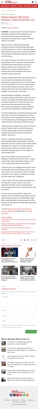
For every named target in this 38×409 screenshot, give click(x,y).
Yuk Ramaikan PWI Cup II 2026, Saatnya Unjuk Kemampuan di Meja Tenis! (18, 220)
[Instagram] (20, 395)
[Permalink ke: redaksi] (2, 23)
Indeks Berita (15, 400)
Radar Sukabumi (12, 28)
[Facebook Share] (21, 240)
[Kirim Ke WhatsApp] (35, 240)
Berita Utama (5, 14)
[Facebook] (11, 395)
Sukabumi (12, 14)
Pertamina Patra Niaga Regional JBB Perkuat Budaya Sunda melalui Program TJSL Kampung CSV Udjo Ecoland (21, 350)
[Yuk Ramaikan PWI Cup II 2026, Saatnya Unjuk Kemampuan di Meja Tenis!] (9, 252)
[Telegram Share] (31, 240)
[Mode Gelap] (33, 2)
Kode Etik (7, 400)
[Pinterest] (17, 395)
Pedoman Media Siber (19, 402)
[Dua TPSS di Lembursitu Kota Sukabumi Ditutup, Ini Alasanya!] (9, 270)
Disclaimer (31, 400)
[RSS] (27, 395)
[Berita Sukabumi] (11, 2)
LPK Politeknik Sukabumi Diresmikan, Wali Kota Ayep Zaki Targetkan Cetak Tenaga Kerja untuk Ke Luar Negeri (21, 364)
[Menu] (2, 2)
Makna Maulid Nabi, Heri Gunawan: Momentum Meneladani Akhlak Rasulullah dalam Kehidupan (18, 224)
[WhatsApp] (24, 395)
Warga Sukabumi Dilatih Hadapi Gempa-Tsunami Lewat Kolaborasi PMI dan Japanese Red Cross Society (17, 232)
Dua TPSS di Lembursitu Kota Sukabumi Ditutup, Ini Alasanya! (16, 228)
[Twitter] (14, 395)
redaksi (7, 23)
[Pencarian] (36, 2)
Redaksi (23, 400)
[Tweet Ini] (24, 240)
